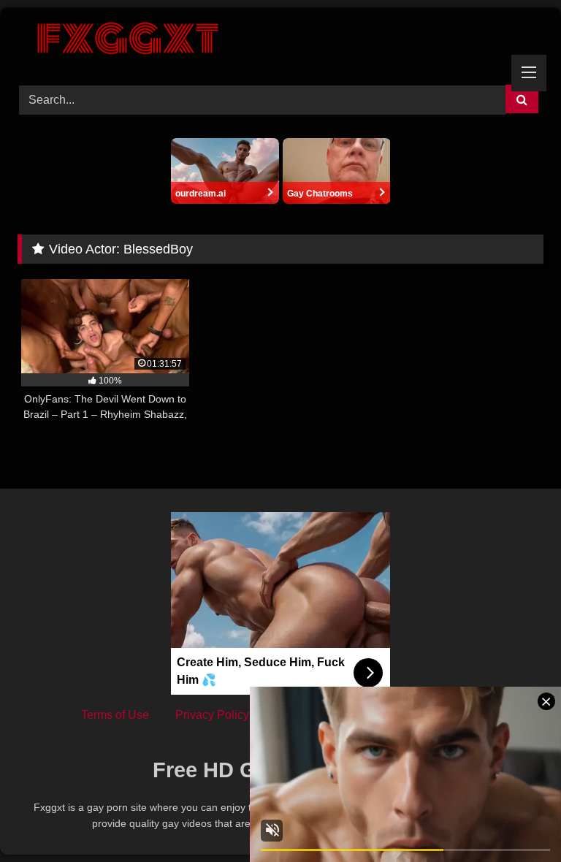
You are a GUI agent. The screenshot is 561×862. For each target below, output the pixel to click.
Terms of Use (115, 715)
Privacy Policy (212, 715)
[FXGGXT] (280, 41)
